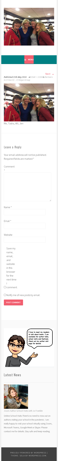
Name (8, 207)
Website (8, 234)
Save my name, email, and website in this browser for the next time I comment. (11, 268)
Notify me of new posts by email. (23, 295)
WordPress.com (37, 455)
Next (48, 73)
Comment (9, 168)
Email (7, 221)
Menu (31, 59)
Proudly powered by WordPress (28, 452)
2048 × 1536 (36, 77)
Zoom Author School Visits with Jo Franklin (23, 410)
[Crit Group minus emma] (29, 102)
